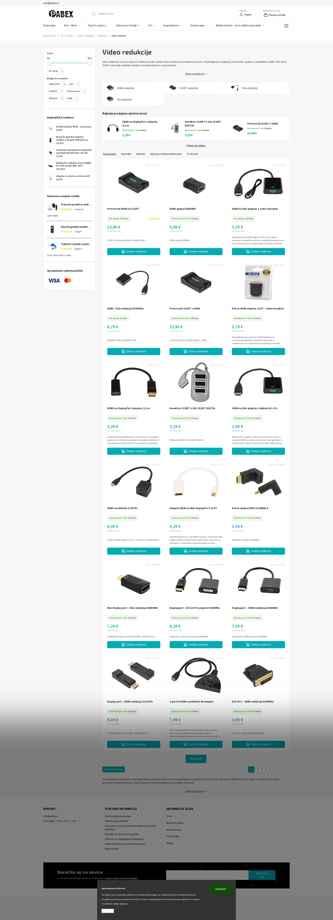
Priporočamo (109, 154)
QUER (72, 98)
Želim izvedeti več (194, 74)
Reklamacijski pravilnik (116, 821)
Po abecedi (192, 154)
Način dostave (173, 830)
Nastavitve (108, 911)
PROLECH (56, 98)
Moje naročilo (112, 849)
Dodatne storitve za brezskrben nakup (125, 844)
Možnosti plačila (174, 823)
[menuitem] (51, 26)
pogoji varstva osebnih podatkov (122, 878)
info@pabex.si (50, 816)
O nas (169, 816)
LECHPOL (55, 91)
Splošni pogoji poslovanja (118, 816)
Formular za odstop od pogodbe (122, 834)
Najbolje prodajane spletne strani (166, 154)
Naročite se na (262, 875)
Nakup (169, 843)
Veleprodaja (172, 836)
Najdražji (140, 154)
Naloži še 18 (196, 759)
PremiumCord (76, 91)
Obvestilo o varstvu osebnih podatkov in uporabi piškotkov (130, 827)
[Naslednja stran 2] (258, 769)
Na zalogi (56, 71)
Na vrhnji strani (115, 769)
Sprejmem (220, 889)
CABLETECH (57, 84)
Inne (73, 84)
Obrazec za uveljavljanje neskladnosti (124, 839)
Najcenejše (126, 154)
